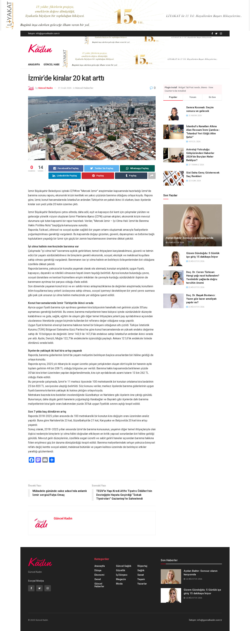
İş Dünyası (121, 574)
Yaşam (141, 579)
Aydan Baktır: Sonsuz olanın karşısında (189, 238)
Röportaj (142, 566)
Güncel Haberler (54, 64)
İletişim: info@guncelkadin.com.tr (44, 33)
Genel (97, 579)
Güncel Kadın (45, 88)
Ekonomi (99, 574)
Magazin (121, 579)
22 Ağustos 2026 (175, 242)
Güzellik (120, 570)
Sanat (140, 574)
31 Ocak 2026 (64, 88)
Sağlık (140, 570)
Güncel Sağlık (123, 566)
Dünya (97, 570)
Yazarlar (142, 583)
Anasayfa (34, 64)
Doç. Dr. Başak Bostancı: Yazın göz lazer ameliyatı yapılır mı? (201, 299)
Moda (119, 583)
